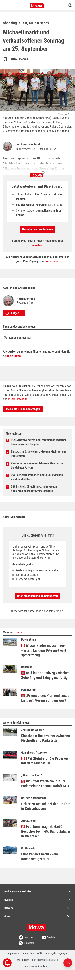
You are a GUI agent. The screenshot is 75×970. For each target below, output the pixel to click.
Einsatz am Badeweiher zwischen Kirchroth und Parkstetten (38, 454)
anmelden (37, 245)
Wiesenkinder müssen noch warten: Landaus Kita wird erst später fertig (43, 650)
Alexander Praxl (30, 144)
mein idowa (14, 356)
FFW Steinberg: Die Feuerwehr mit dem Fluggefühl (46, 760)
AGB (39, 953)
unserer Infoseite (17, 399)
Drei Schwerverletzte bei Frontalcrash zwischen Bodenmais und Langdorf (39, 442)
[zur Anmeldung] (70, 4)
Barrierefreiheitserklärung (45, 959)
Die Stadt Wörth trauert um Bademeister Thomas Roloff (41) (45, 783)
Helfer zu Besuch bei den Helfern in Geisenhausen (45, 806)
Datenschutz (28, 953)
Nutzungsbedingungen (56, 953)
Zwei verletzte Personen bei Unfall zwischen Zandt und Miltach (37, 477)
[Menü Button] (5, 5)
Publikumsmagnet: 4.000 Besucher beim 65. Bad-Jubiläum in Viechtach (45, 831)
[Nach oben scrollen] (67, 962)
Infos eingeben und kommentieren (37, 596)
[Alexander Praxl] (8, 146)
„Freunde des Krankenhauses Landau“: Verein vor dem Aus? (45, 698)
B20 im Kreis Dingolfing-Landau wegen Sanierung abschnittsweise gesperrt (34, 489)
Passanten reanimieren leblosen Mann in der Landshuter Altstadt (37, 465)
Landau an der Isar (20, 337)
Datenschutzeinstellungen (37, 966)
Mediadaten (23, 959)
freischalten (52, 261)
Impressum (13, 953)
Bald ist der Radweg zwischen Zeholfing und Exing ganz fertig (45, 675)
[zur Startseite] (37, 926)
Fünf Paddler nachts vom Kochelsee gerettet (39, 856)
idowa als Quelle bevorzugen (23, 409)
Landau (19, 632)
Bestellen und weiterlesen (37, 229)
